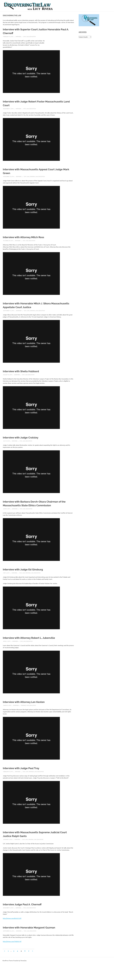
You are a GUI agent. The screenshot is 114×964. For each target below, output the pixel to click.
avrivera (18, 36)
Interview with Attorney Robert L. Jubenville (29, 637)
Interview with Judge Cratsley (20, 437)
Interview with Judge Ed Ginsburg (23, 569)
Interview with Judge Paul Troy (21, 768)
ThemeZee (23, 960)
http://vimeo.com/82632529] (12, 918)
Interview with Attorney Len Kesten (24, 702)
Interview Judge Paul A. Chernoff (22, 904)
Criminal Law (34, 176)
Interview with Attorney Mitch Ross (23, 237)
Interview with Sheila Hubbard (21, 371)
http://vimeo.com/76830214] (12, 941)
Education (32, 36)
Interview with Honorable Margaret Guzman (29, 927)
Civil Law (26, 36)
